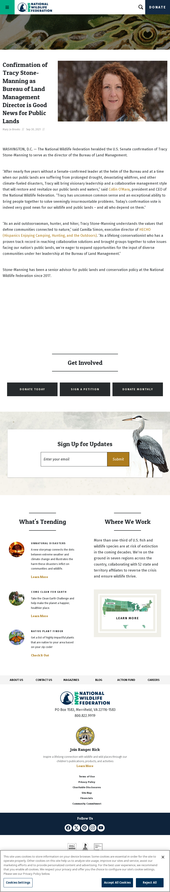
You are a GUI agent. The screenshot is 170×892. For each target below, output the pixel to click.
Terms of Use (87, 776)
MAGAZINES (71, 680)
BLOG (98, 680)
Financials (86, 798)
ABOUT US (16, 680)
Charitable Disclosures (87, 787)
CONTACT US (44, 680)
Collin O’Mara (119, 189)
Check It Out (40, 655)
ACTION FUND (126, 680)
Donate (157, 7)
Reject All (150, 882)
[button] (118, 459)
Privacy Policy (86, 782)
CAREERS (154, 680)
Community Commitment (86, 803)
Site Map (87, 793)
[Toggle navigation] (7, 7)
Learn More (39, 577)
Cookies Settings (18, 882)
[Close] (163, 857)
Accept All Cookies (117, 882)
